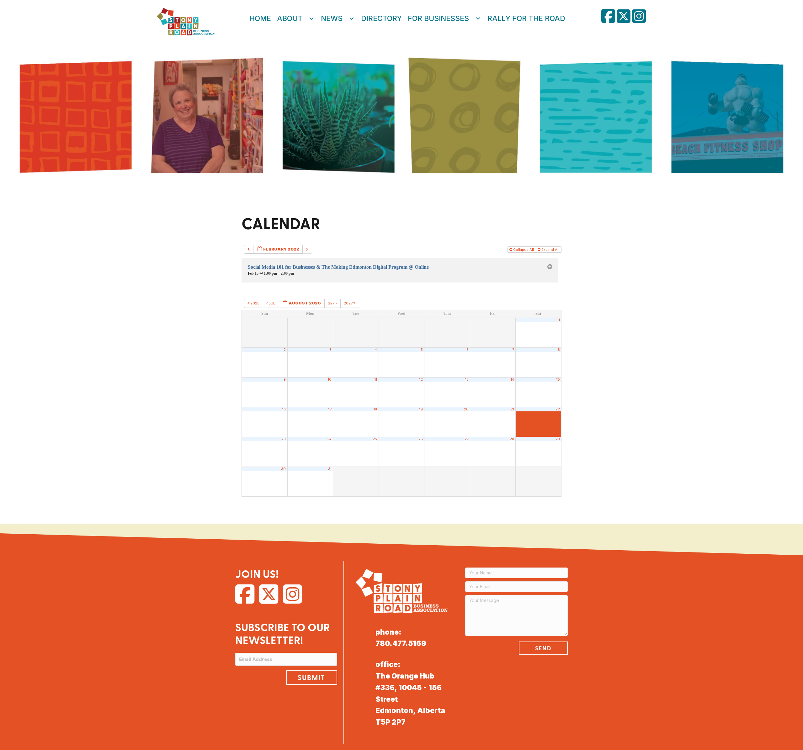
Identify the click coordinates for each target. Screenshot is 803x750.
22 (558, 409)
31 (330, 469)
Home (260, 18)
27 (467, 439)
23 (283, 439)
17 (330, 409)
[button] (311, 677)
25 (375, 439)
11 (376, 380)
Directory (381, 18)
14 (512, 380)
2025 (254, 303)
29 (558, 439)
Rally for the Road (526, 18)
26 (420, 439)
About (289, 18)
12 (421, 380)
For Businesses (438, 18)
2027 (349, 303)
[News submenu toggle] (351, 18)
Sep (332, 303)
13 (467, 380)
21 (512, 409)
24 (329, 439)
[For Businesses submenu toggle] (478, 18)
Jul (272, 303)
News (332, 18)
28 (512, 439)
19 (421, 409)
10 (330, 380)
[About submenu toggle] (311, 18)
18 (375, 409)
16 (284, 409)
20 (466, 409)
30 (283, 469)
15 (558, 380)
